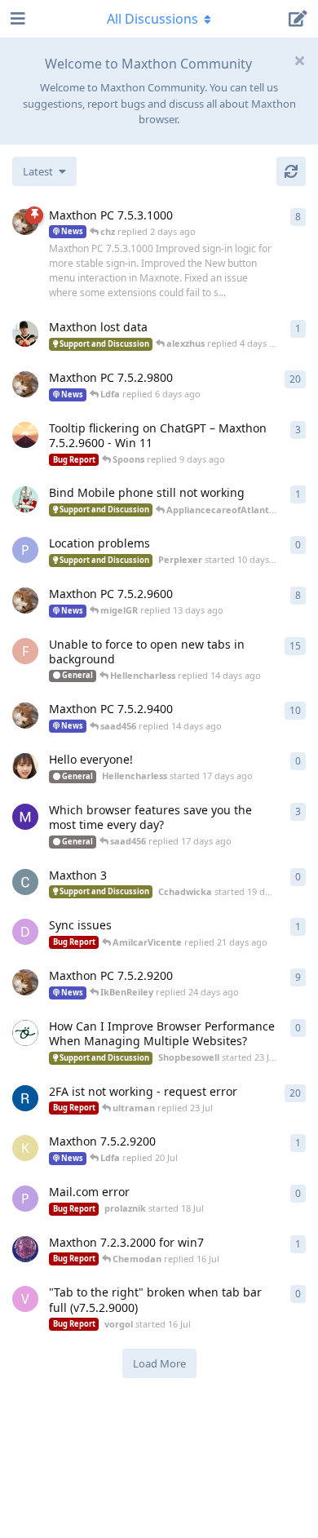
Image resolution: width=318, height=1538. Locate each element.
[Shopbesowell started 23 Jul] (25, 1033)
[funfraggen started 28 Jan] (25, 1098)
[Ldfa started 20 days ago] (25, 600)
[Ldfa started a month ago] (25, 716)
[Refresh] (291, 171)
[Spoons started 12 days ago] (25, 435)
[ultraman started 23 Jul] (25, 499)
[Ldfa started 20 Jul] (25, 982)
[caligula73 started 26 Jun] (25, 1249)
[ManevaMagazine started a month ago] (25, 817)
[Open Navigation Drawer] (16, 19)
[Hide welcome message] (299, 60)
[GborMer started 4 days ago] (25, 334)
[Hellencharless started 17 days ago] (25, 766)
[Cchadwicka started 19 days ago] (25, 882)
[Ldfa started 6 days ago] (25, 222)
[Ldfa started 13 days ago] (25, 384)
